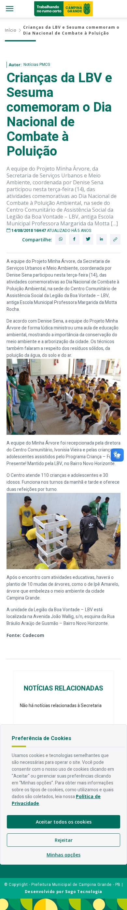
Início (11, 30)
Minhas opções (63, 855)
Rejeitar (64, 840)
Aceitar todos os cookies (64, 822)
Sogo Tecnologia (83, 891)
